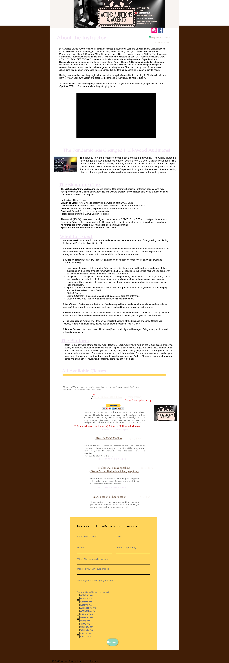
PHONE (80, 548)
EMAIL (119, 536)
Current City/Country (126, 548)
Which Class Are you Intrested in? (93, 559)
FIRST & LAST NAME (87, 536)
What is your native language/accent (95, 580)
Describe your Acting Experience (93, 569)
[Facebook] (160, 30)
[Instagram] (154, 30)
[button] (113, 407)
